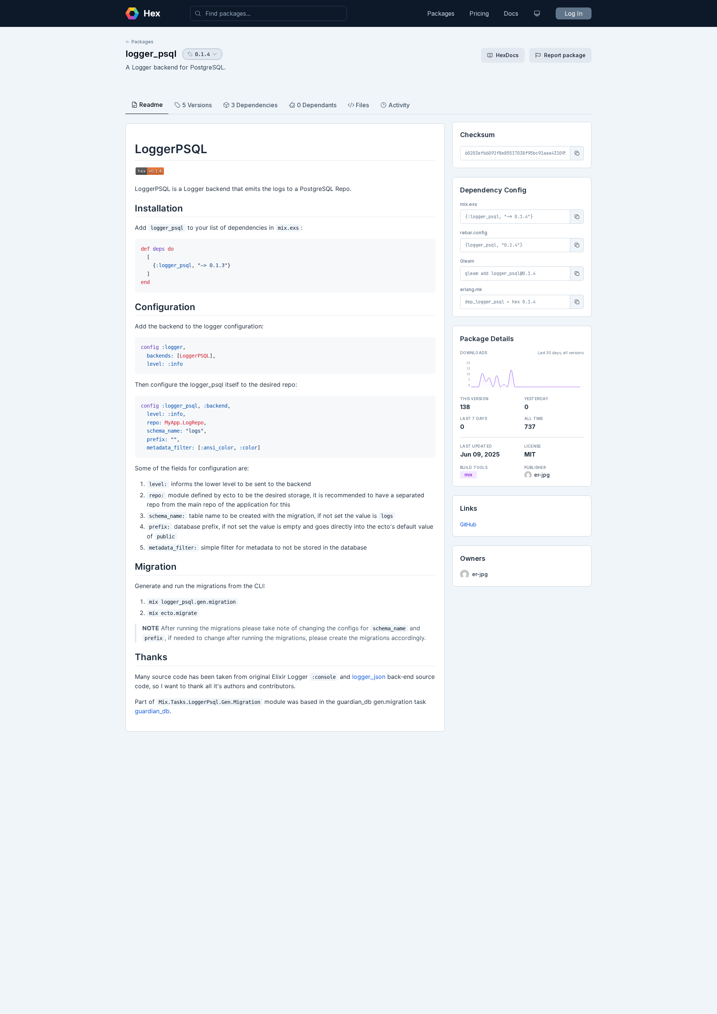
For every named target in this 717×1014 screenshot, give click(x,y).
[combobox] (268, 13)
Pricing (479, 13)
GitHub (468, 524)
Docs (511, 13)
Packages (440, 13)
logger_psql (151, 53)
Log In (574, 13)
